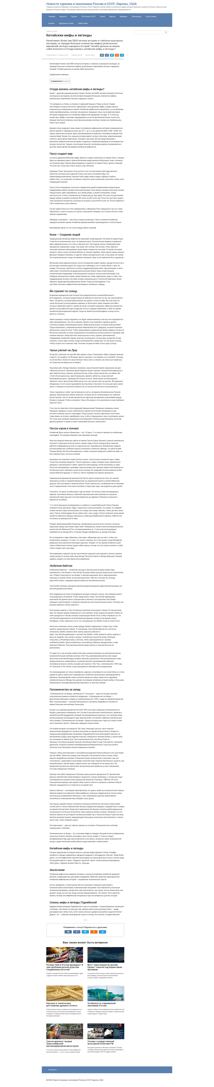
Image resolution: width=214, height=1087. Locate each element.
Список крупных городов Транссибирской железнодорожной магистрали (62, 1043)
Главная (51, 16)
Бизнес (51, 23)
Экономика (136, 16)
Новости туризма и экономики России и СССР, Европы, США (91, 4)
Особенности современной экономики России (101, 1004)
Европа (112, 16)
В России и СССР (88, 16)
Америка (123, 16)
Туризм (74, 16)
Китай (102, 16)
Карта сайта (83, 23)
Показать (65, 81)
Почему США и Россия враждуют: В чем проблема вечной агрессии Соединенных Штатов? (64, 967)
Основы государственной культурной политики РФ (100, 1042)
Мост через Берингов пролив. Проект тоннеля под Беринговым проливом (104, 967)
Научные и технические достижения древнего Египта (61, 1004)
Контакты (52, 1070)
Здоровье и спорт (66, 23)
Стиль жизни (151, 16)
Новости (63, 16)
